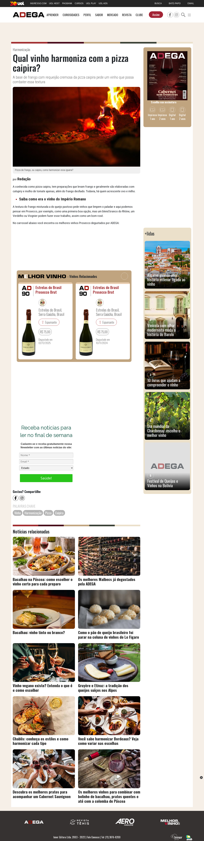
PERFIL (87, 14)
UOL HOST (54, 3)
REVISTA (126, 14)
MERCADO (112, 14)
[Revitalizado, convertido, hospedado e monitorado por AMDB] (189, 837)
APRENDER (52, 14)
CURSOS (79, 3)
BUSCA (158, 3)
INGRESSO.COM (38, 3)
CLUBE (139, 14)
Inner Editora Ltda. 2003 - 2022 (69, 837)
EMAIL (191, 3)
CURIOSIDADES (71, 14)
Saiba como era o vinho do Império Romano (52, 199)
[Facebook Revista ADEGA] (170, 14)
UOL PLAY (91, 3)
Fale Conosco (93, 837)
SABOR (99, 14)
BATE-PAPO (175, 3)
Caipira (59, 512)
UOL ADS (103, 3)
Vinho (17, 512)
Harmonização (33, 512)
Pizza (48, 512)
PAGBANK (67, 3)
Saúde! (46, 478)
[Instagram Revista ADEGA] (176, 14)
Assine (156, 14)
